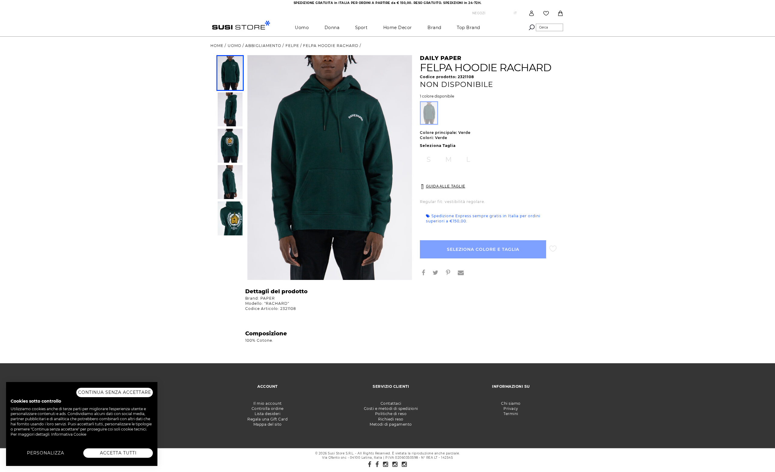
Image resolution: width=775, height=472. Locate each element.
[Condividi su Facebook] (426, 273)
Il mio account (267, 403)
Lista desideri (267, 413)
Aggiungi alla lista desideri (553, 249)
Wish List (546, 13)
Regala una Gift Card (267, 419)
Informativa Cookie (68, 434)
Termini (510, 413)
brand (434, 27)
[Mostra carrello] (560, 13)
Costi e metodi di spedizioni (391, 408)
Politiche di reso (391, 413)
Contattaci (391, 403)
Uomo (302, 27)
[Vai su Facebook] (369, 464)
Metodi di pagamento (391, 424)
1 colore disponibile (437, 96)
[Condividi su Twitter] (438, 273)
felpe (292, 45)
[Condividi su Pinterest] (450, 273)
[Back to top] (758, 455)
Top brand (468, 27)
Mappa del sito (267, 424)
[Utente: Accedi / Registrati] (531, 13)
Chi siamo (511, 403)
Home (217, 45)
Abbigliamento (263, 45)
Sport (361, 27)
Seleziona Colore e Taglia (483, 249)
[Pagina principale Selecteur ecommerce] (241, 24)
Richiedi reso (391, 419)
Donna (332, 27)
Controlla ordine (268, 408)
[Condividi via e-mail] (463, 273)
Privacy (510, 408)
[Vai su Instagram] (385, 464)
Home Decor (397, 27)
